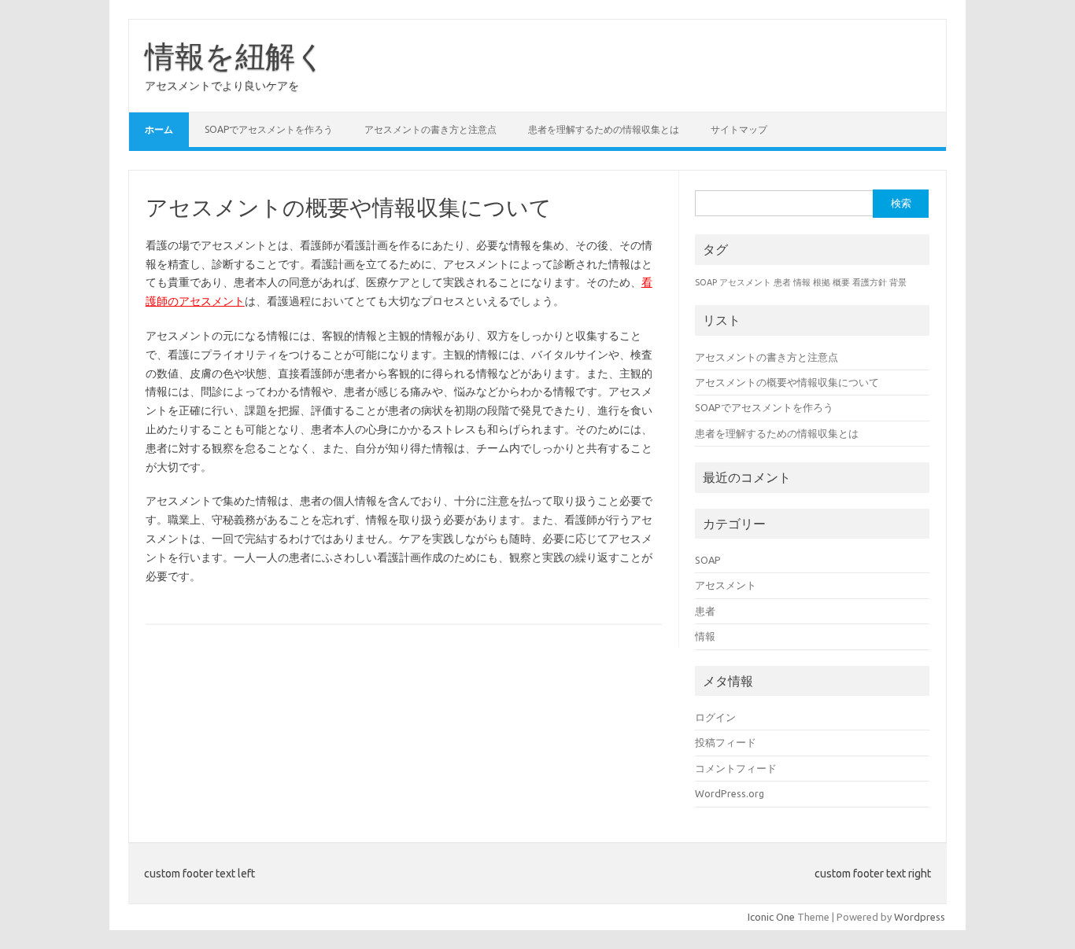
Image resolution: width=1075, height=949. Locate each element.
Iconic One (771, 916)
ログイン (715, 717)
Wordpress (919, 916)
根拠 (821, 282)
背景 (898, 282)
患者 (782, 282)
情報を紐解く (235, 55)
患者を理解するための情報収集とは (603, 129)
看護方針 (869, 282)
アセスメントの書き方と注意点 (430, 129)
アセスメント (745, 282)
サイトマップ (739, 129)
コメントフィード (736, 768)
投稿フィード (725, 742)
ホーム (159, 129)
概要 (841, 282)
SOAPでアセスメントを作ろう (269, 129)
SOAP (706, 282)
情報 (802, 282)
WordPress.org (729, 793)
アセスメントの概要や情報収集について (787, 382)
